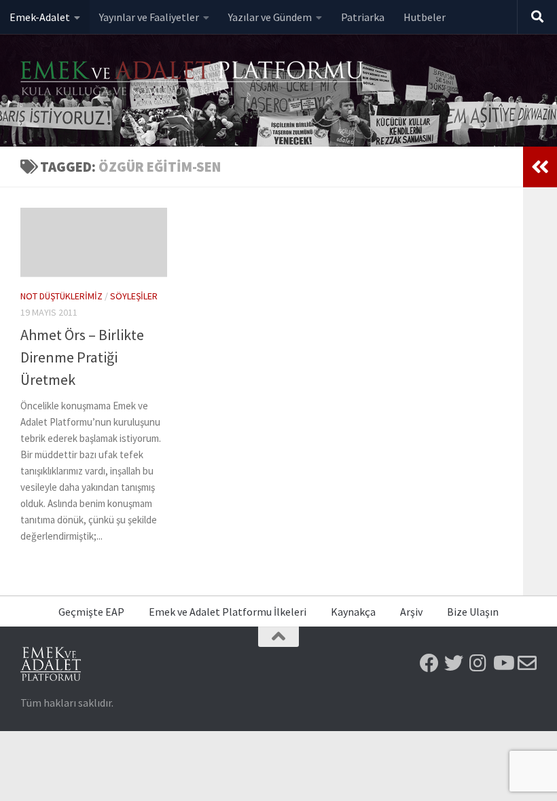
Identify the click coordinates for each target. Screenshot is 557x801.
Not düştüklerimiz (61, 296)
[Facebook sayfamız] (429, 663)
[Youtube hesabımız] (502, 663)
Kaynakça (353, 611)
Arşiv (411, 611)
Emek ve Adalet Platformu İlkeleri (227, 611)
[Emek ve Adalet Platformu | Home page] (193, 79)
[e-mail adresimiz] (527, 663)
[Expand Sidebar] (540, 167)
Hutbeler (424, 17)
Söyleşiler (134, 296)
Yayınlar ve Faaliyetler (149, 17)
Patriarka (362, 17)
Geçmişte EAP (91, 611)
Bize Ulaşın (473, 611)
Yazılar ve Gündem (270, 17)
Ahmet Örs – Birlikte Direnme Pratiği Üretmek (82, 357)
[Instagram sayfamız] (478, 663)
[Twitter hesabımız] (453, 663)
